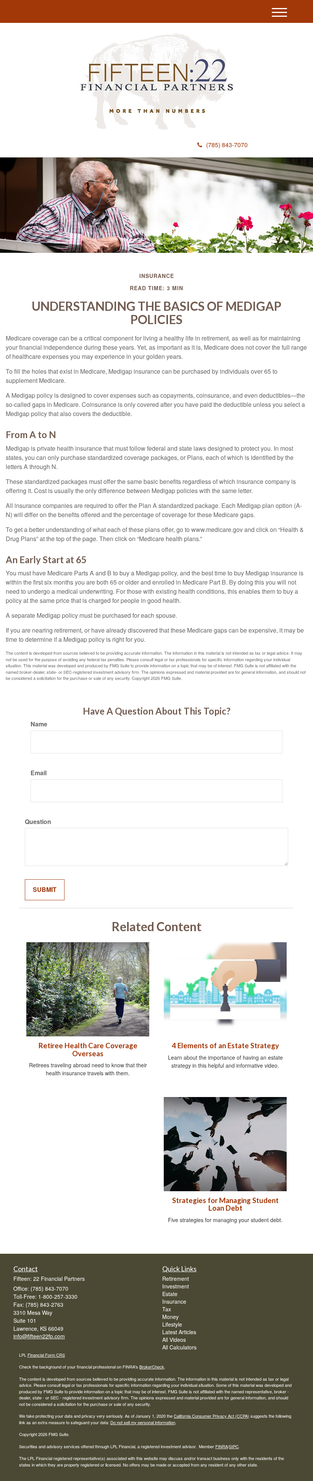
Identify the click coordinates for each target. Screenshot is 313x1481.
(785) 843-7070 (227, 144)
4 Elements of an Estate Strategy (225, 1045)
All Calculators (179, 1347)
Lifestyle (172, 1324)
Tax (166, 1309)
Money (170, 1316)
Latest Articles (179, 1332)
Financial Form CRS (46, 1355)
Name (39, 724)
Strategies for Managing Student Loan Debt (225, 1204)
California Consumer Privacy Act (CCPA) (211, 1416)
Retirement (175, 1278)
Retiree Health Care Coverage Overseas (88, 1049)
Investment (175, 1286)
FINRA (221, 1446)
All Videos (174, 1339)
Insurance (174, 1301)
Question (38, 822)
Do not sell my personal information (142, 1422)
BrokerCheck (151, 1367)
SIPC (234, 1446)
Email (39, 773)
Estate (169, 1294)
